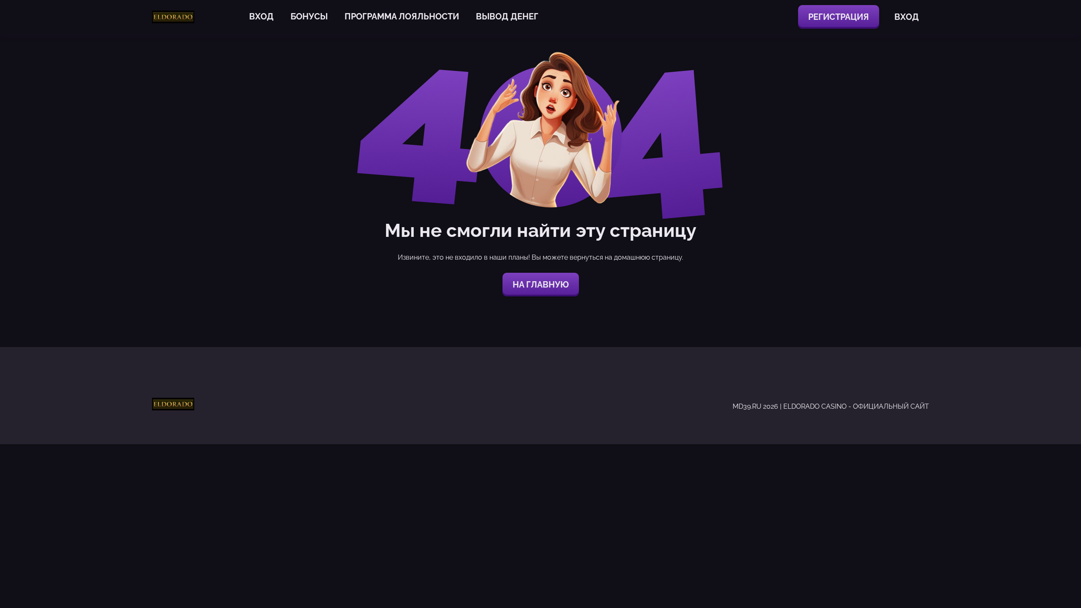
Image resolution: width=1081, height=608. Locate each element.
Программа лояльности (402, 16)
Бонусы (309, 16)
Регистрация (838, 17)
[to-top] (818, 582)
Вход (261, 16)
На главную (541, 285)
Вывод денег (507, 16)
